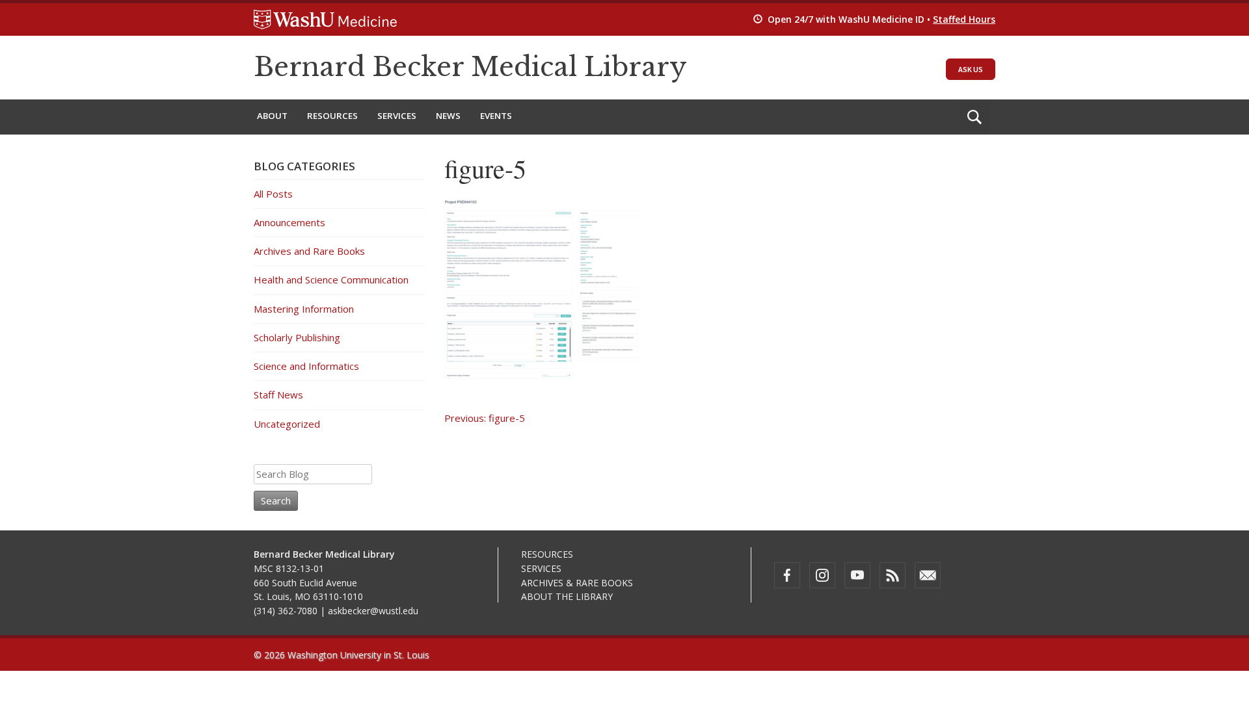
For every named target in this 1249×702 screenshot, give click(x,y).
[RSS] (893, 575)
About (272, 116)
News (448, 116)
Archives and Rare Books (309, 250)
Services (396, 116)
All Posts (273, 193)
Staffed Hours (964, 19)
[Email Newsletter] (928, 575)
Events (496, 116)
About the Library (567, 596)
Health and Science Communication (331, 279)
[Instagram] (822, 575)
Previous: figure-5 (484, 417)
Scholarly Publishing (297, 337)
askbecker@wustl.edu (373, 610)
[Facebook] (787, 575)
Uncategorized (287, 423)
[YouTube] (857, 575)
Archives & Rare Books (577, 583)
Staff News (278, 394)
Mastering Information (304, 308)
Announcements (289, 222)
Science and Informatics (306, 365)
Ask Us (970, 69)
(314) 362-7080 (285, 610)
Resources (332, 116)
